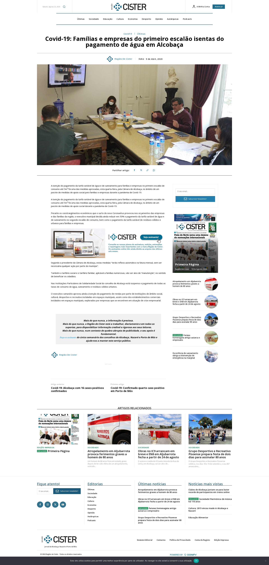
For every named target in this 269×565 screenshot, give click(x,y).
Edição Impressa (45, 447)
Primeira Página (187, 264)
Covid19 (128, 33)
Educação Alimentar (198, 517)
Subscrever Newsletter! (197, 199)
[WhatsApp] (153, 170)
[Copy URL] (147, 170)
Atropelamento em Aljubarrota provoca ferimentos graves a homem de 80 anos (187, 283)
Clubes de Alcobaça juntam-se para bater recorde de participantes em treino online (208, 491)
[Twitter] (141, 170)
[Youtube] (63, 504)
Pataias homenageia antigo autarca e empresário (186, 337)
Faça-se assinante (68, 337)
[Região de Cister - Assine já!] (108, 243)
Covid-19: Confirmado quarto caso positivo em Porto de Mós (137, 389)
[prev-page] (208, 219)
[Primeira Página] (195, 243)
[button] (64, 6)
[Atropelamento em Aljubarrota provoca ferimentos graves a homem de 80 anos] (211, 284)
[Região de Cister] (128, 7)
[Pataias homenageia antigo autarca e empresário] (211, 337)
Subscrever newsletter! (69, 491)
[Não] (265, 560)
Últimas (141, 33)
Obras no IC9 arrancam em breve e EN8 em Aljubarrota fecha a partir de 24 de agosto (186, 301)
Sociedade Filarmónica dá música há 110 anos (210, 500)
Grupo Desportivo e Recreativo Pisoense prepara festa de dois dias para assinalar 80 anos (187, 319)
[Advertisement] (108, 372)
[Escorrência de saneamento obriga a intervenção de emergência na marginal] (211, 355)
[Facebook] (134, 170)
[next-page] (213, 219)
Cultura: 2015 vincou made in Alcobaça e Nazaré (208, 509)
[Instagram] (48, 504)
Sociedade (93, 447)
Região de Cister (123, 59)
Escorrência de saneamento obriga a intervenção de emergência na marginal (185, 355)
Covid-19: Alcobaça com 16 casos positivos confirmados (77, 389)
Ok (196, 561)
